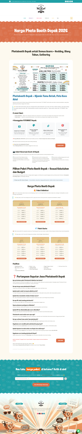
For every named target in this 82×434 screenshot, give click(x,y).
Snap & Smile (39, 18)
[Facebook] (70, 1)
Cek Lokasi (63, 411)
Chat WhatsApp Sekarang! (41, 384)
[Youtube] (69, 1)
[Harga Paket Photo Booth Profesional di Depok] (41, 78)
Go (65, 378)
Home (25, 18)
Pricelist (31, 18)
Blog (53, 18)
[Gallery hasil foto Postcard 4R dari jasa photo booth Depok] (59, 201)
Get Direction (19, 411)
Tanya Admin (60, 340)
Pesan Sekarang (21, 221)
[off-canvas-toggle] (71, 18)
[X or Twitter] (72, 1)
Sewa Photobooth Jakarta (47, 375)
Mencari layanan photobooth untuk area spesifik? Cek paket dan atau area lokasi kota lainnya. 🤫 (41, 375)
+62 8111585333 (64, 406)
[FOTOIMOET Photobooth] (41, 9)
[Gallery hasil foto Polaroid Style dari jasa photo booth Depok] (21, 201)
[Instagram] (65, 1)
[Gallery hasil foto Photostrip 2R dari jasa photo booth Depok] (40, 201)
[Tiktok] (67, 1)
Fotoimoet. (45, 429)
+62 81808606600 (65, 408)
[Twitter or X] (44, 413)
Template (47, 18)
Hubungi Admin (60, 145)
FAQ (58, 18)
